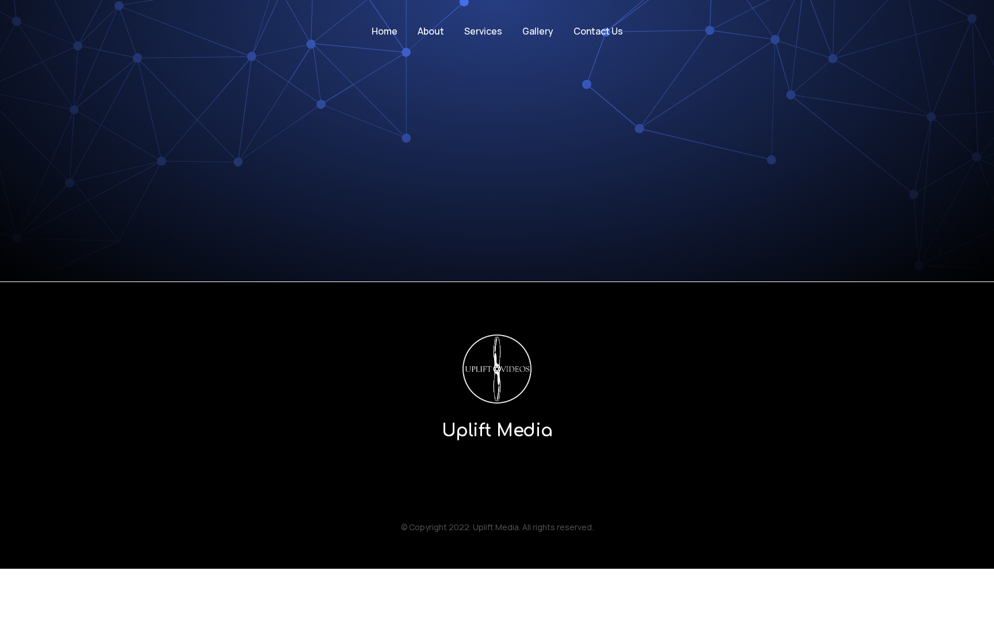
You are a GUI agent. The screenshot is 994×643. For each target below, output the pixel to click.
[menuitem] (384, 31)
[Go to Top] (976, 625)
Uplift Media (497, 430)
